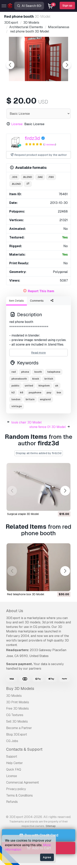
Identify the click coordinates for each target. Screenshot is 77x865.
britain (30, 399)
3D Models (14, 696)
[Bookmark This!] (64, 505)
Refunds (12, 802)
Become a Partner (19, 728)
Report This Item (41, 291)
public (15, 385)
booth (38, 371)
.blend (27, 177)
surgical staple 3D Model (23, 514)
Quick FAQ (13, 769)
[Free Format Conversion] (28, 184)
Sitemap (51, 826)
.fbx (51, 177)
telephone (53, 371)
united (29, 385)
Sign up (67, 5)
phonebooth (19, 378)
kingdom (44, 385)
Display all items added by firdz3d (38, 453)
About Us (14, 610)
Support (11, 756)
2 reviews (49, 144)
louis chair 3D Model (26, 422)
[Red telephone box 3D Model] (38, 567)
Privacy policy (16, 789)
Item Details (16, 300)
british (48, 378)
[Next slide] (67, 65)
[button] (65, 490)
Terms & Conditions (19, 795)
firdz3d (32, 138)
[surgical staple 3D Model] (38, 487)
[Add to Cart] (56, 505)
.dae (40, 177)
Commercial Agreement (22, 782)
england (45, 399)
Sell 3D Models (17, 721)
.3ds (14, 177)
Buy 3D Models (20, 688)
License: (17, 124)
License (11, 776)
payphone (35, 392)
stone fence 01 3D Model (47, 427)
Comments (37, 300)
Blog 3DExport (16, 734)
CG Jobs (12, 741)
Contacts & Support (24, 749)
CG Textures (14, 715)
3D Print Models (17, 702)
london (15, 399)
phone (25, 371)
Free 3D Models (17, 708)
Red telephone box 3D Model (25, 594)
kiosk (35, 378)
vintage (16, 406)
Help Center (14, 763)
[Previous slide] (10, 65)
